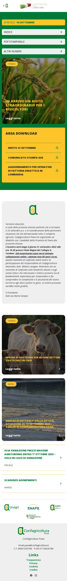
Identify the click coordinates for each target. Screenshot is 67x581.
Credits (33, 569)
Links (33, 555)
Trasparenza (33, 559)
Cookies (33, 566)
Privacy (33, 563)
